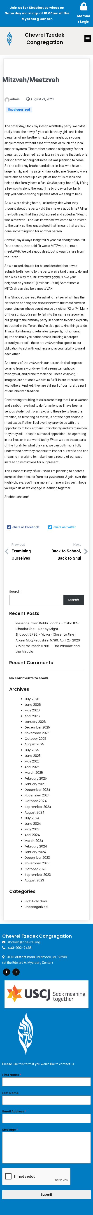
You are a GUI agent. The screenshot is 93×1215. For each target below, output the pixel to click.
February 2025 (36, 778)
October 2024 (36, 801)
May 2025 (32, 761)
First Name (11, 1075)
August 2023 (34, 880)
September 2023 (38, 874)
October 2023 (35, 869)
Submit (46, 1194)
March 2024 (34, 840)
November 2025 (37, 733)
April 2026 (32, 716)
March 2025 (34, 772)
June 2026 (33, 704)
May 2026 (32, 710)
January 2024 (35, 852)
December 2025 (37, 727)
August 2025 (34, 744)
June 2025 (33, 755)
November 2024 (37, 795)
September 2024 (38, 807)
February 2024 (36, 846)
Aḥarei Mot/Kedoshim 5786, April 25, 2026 (48, 640)
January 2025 (35, 784)
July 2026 (32, 699)
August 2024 (34, 812)
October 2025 (35, 738)
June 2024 (33, 823)
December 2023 (37, 857)
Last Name (10, 1093)
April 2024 (32, 835)
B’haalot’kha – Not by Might (37, 629)
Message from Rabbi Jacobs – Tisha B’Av (47, 623)
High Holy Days (36, 901)
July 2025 (32, 750)
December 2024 (37, 789)
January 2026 (35, 722)
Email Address (14, 1111)
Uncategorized (19, 109)
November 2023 (37, 863)
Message (10, 1130)
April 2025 (32, 767)
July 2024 (32, 818)
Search (14, 591)
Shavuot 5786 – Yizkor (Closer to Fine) (46, 634)
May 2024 (32, 829)
